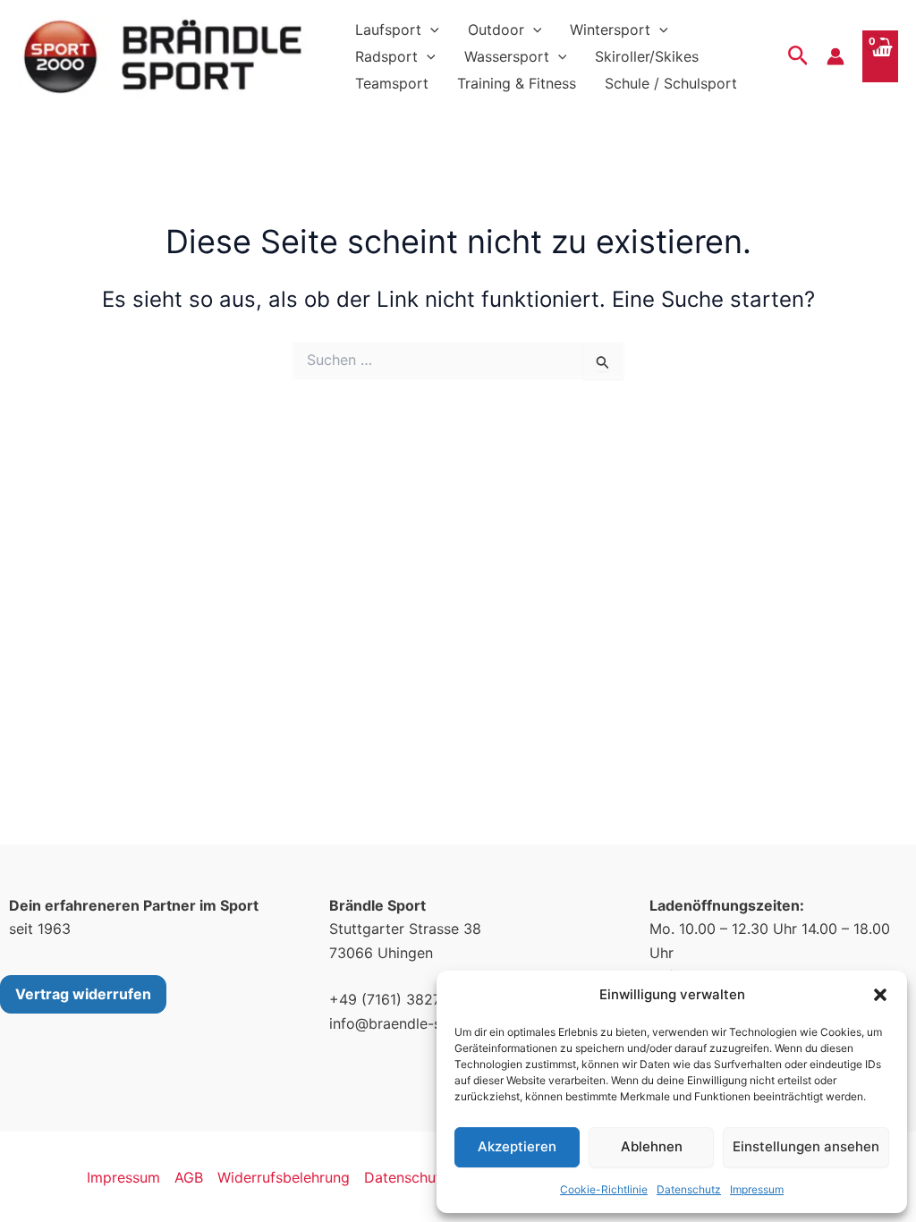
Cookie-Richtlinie (604, 1189)
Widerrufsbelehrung (283, 1177)
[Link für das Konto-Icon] (835, 56)
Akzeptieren (517, 1146)
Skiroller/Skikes (647, 56)
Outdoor (496, 29)
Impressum (757, 1189)
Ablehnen (652, 1146)
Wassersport (506, 56)
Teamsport (391, 83)
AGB (188, 1177)
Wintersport (610, 29)
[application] (430, 29)
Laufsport (388, 29)
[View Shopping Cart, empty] (880, 56)
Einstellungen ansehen (806, 1146)
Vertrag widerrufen (83, 994)
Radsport (386, 56)
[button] (880, 995)
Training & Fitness (516, 83)
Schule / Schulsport (671, 83)
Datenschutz (689, 1189)
